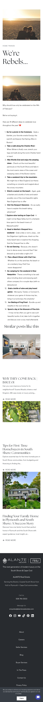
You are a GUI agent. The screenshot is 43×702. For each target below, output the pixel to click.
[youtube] (19, 615)
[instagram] (15, 615)
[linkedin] (32, 615)
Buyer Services (21, 663)
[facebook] (10, 615)
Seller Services (21, 647)
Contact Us (21, 678)
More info (25, 693)
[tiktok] (23, 615)
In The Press (21, 670)
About (21, 632)
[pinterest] (28, 615)
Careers (21, 640)
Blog (21, 655)
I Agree (21, 698)
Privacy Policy (21, 685)
